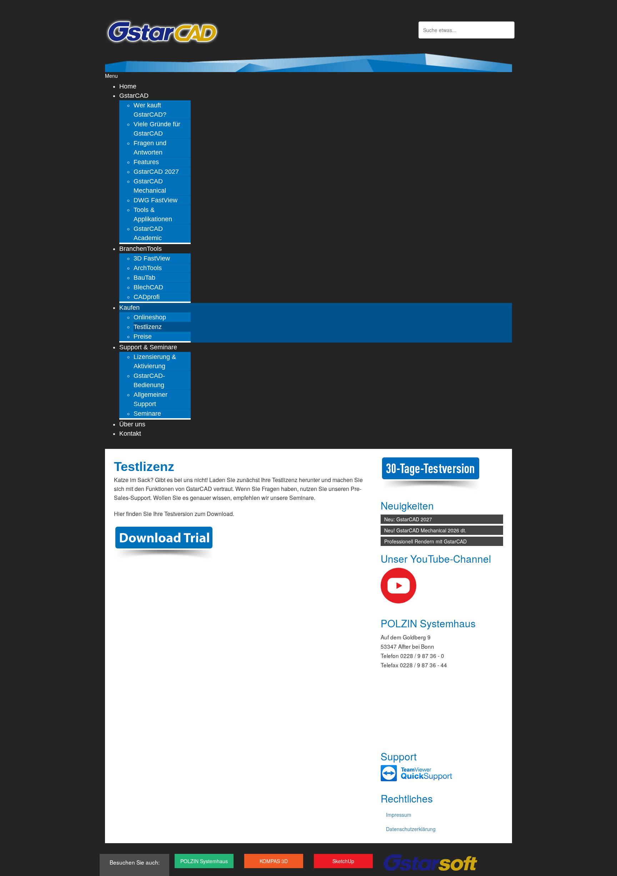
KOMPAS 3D (274, 861)
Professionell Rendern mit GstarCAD (425, 541)
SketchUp (343, 861)
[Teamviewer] (416, 772)
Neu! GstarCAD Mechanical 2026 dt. (425, 530)
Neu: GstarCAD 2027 (408, 519)
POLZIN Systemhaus (204, 861)
